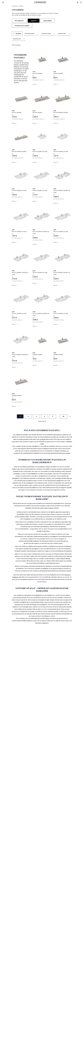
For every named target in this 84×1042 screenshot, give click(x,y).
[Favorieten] (81, 2)
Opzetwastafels (47, 20)
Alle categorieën (19, 20)
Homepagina (15, 6)
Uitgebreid (34, 20)
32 (63, 416)
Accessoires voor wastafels (22, 25)
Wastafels (21, 6)
